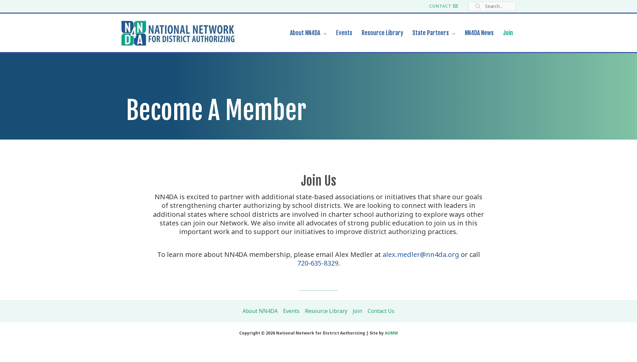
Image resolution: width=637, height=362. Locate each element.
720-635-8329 (317, 263)
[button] (323, 32)
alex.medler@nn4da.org (421, 254)
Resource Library (326, 311)
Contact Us (381, 311)
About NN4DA (260, 311)
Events (291, 311)
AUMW (391, 333)
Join (357, 311)
